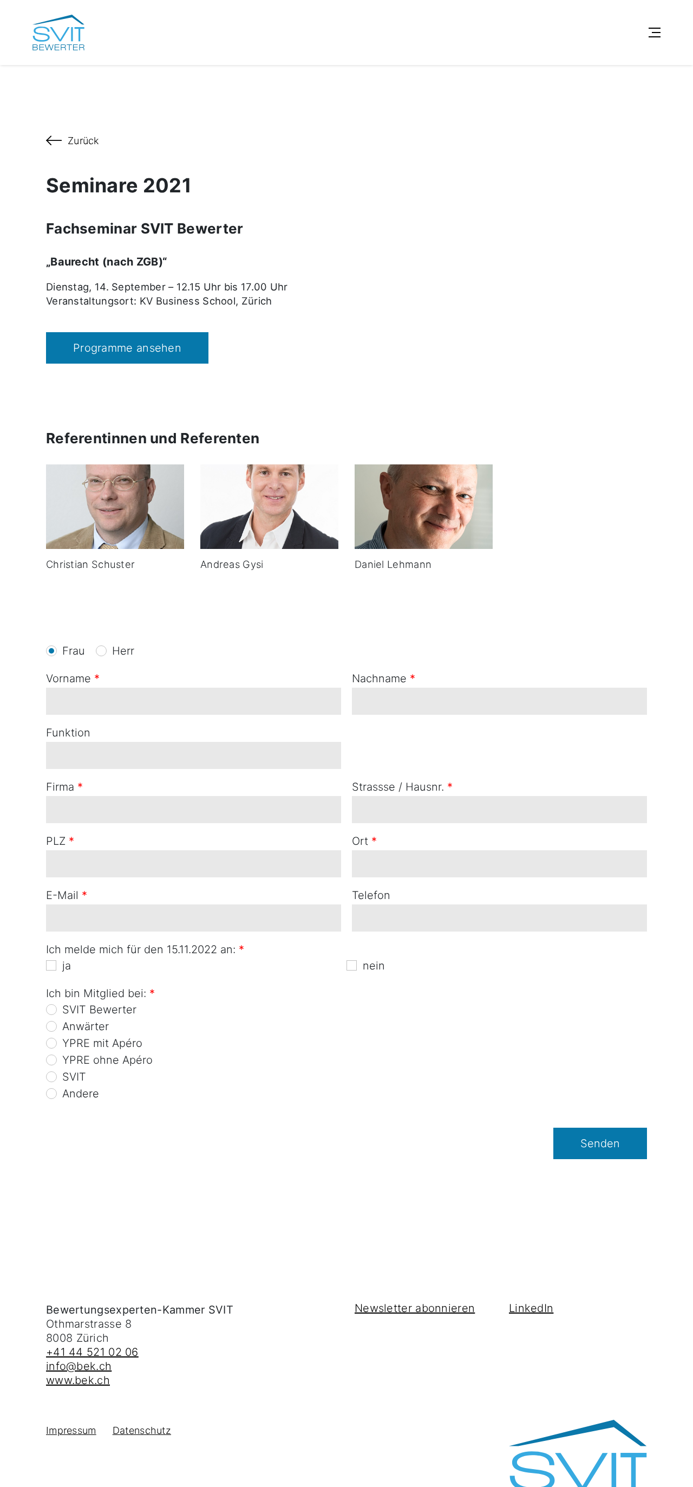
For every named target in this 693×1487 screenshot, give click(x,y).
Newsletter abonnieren (415, 1308)
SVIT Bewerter (99, 1009)
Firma (64, 786)
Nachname (383, 678)
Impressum (71, 1430)
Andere (80, 1093)
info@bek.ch (79, 1366)
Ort (364, 841)
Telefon (371, 895)
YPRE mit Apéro (102, 1043)
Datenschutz (142, 1430)
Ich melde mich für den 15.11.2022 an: (145, 949)
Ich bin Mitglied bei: (100, 993)
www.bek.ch (78, 1380)
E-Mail (66, 895)
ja (66, 965)
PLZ (60, 841)
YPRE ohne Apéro (107, 1059)
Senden (600, 1143)
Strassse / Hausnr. (402, 786)
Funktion (68, 732)
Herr (123, 650)
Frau (73, 650)
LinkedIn (531, 1308)
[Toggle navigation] (655, 32)
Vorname (73, 678)
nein (374, 965)
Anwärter (85, 1026)
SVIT (74, 1076)
